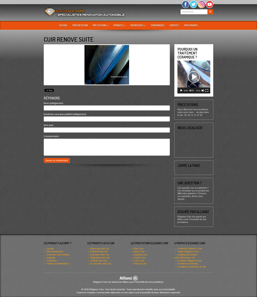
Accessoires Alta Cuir (100, 263)
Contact (174, 25)
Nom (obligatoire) (53, 103)
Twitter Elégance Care (188, 251)
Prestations (100, 25)
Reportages (137, 25)
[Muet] (202, 90)
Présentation (80, 25)
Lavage (50, 248)
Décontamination (55, 251)
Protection (52, 260)
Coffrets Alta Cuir (98, 260)
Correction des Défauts (58, 254)
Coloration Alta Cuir (99, 254)
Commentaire (51, 136)
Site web (48, 125)
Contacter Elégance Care (189, 260)
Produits (118, 25)
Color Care (139, 260)
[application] (193, 77)
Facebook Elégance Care (189, 248)
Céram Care (140, 257)
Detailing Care (140, 254)
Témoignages (157, 25)
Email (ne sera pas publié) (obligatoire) (65, 114)
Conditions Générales (187, 263)
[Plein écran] (206, 90)
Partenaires (191, 25)
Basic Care (139, 251)
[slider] (192, 90)
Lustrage (51, 257)
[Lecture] (181, 90)
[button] (194, 77)
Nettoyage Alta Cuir (99, 248)
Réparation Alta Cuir (100, 257)
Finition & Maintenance (58, 263)
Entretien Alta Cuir (99, 251)
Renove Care (140, 263)
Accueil (63, 25)
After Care (138, 248)
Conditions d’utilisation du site (191, 266)
